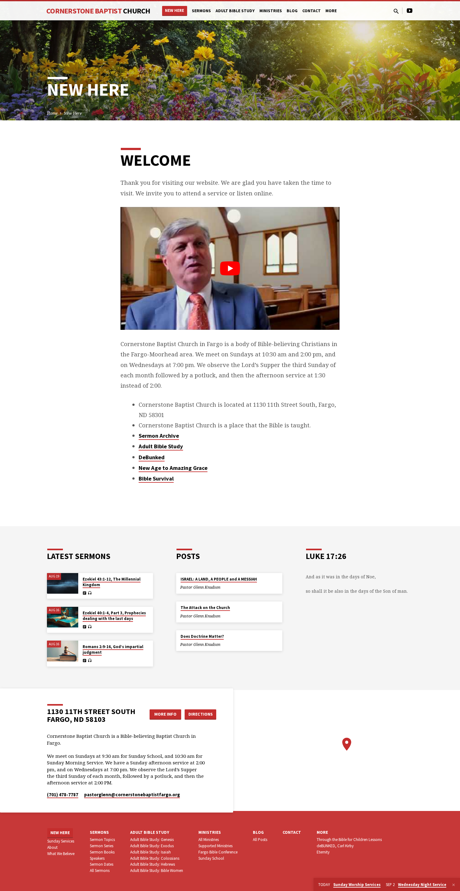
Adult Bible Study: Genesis (152, 839)
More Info (165, 714)
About (52, 847)
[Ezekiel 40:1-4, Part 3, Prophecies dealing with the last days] (62, 617)
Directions (200, 714)
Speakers (97, 858)
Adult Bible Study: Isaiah (150, 852)
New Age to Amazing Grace (173, 467)
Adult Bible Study (235, 10)
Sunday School (211, 858)
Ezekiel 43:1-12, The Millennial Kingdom (112, 581)
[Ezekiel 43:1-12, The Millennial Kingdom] (62, 583)
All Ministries (208, 839)
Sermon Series (101, 845)
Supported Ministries (215, 845)
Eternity (323, 852)
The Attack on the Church (205, 607)
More (331, 10)
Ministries (270, 10)
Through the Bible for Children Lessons (349, 839)
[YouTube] (409, 10)
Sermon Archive (159, 435)
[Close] (454, 885)
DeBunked (152, 457)
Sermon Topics (102, 839)
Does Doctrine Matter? (202, 636)
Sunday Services (60, 841)
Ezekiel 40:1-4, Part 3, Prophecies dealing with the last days (114, 615)
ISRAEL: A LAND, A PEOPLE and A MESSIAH (219, 579)
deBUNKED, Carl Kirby (335, 845)
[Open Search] (396, 11)
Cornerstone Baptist (98, 11)
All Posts (260, 839)
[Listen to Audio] (90, 593)
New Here (174, 10)
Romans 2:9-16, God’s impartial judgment (113, 649)
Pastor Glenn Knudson (200, 587)
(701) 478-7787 (62, 795)
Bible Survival (156, 478)
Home (52, 113)
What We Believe (60, 853)
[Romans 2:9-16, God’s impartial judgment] (62, 651)
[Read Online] (84, 593)
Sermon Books (102, 852)
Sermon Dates (101, 864)
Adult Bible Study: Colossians (154, 858)
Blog (292, 10)
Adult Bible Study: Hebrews (152, 864)
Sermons (201, 10)
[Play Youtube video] (230, 268)
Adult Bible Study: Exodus (152, 845)
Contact (311, 10)
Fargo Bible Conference (218, 852)
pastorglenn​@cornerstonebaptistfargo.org (132, 795)
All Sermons (100, 870)
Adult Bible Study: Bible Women (156, 870)
